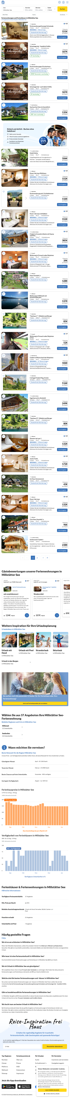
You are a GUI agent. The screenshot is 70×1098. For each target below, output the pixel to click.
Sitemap (4, 1073)
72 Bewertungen (42, 177)
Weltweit (5, 1070)
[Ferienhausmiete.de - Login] (64, 2)
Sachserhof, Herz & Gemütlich (40, 107)
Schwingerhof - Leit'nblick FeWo (41, 87)
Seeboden (34, 970)
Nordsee (4, 1060)
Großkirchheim (37, 998)
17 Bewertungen (42, 341)
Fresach (24, 970)
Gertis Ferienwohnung (16, 984)
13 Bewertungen (42, 259)
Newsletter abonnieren (55, 1046)
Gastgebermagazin (58, 1063)
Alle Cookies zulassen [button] (52, 1090)
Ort (4, 7)
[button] (68, 2)
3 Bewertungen (42, 50)
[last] (47, 558)
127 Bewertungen (42, 361)
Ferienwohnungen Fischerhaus (40, 66)
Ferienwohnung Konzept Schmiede (41, 26)
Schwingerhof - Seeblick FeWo (40, 46)
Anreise (27, 7)
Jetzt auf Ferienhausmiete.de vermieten (35, 703)
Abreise (38, 7)
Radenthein (58, 946)
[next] (43, 558)
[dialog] (52, 1081)
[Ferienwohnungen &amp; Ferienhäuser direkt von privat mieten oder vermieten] (3, 2)
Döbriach (44, 946)
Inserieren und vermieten (60, 1060)
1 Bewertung (41, 30)
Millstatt (50, 946)
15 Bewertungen (42, 239)
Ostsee (4, 1063)
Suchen (62, 9)
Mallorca (5, 1066)
